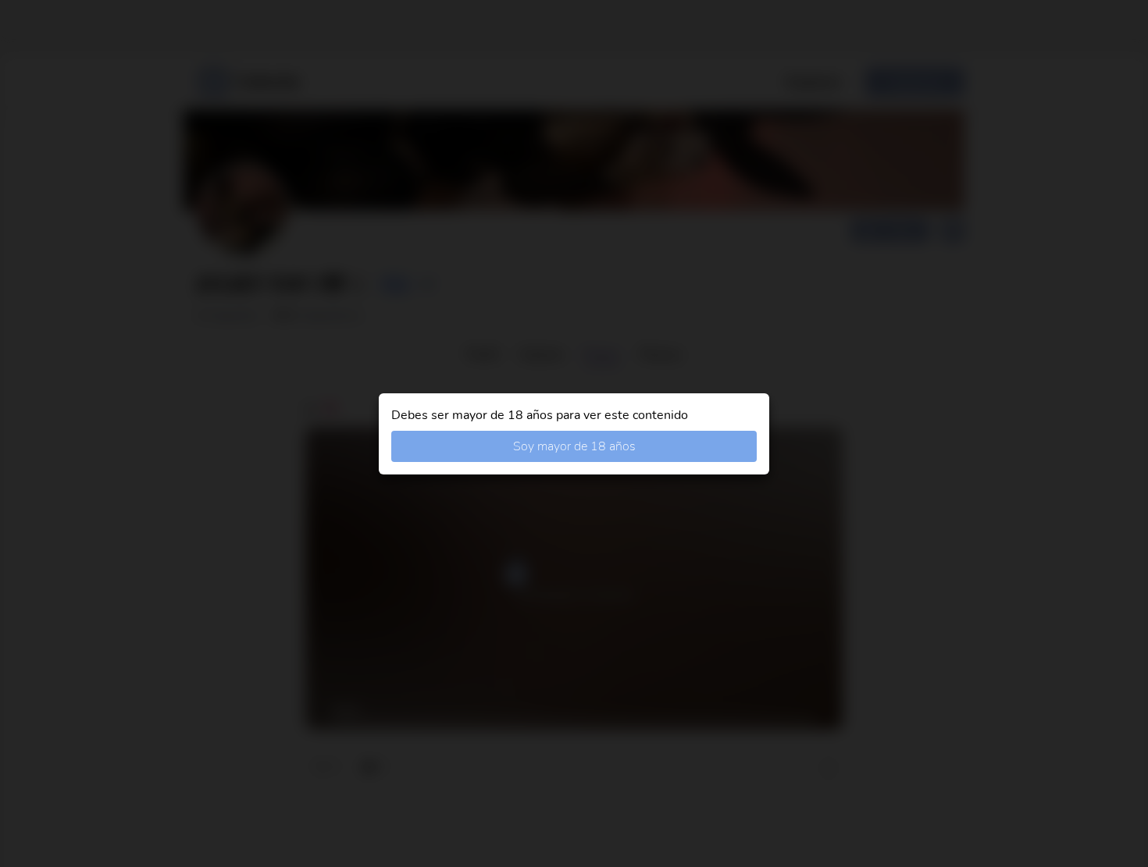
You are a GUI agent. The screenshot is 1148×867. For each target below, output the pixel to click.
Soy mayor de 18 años (574, 446)
